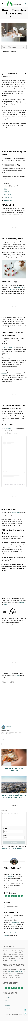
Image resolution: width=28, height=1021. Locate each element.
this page (17, 675)
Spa (15, 744)
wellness (21, 744)
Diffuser (6, 186)
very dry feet (20, 287)
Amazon (9, 971)
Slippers (6, 192)
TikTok (5, 604)
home (10, 744)
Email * (5, 835)
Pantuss (3, 373)
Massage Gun (8, 200)
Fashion (6, 732)
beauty (3, 744)
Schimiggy (9, 726)
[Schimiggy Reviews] (14, 3)
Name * (5, 828)
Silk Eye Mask (8, 197)
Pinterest (7, 1002)
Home (2, 732)
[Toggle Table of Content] (23, 47)
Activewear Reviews (5, 730)
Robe (5, 189)
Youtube (7, 1008)
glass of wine (15, 512)
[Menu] (2, 3)
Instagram (21, 602)
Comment (4, 810)
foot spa (12, 289)
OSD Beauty (7, 428)
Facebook (8, 1005)
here (12, 560)
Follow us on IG (15, 922)
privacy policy (19, 960)
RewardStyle (18, 971)
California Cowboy (7, 347)
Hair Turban (7, 194)
